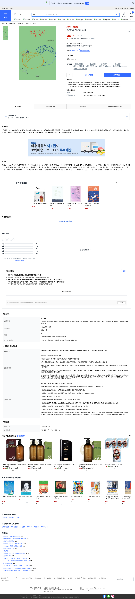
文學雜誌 (18, 517)
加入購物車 (89, 75)
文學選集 (4, 517)
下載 (87, 3)
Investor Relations (14, 577)
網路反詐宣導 (5, 580)
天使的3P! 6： (7, 556)
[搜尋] (117, 15)
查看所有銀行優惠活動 (80, 69)
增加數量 (74, 76)
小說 (34, 23)
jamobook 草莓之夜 (8, 548)
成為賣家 (131, 8)
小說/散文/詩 (28, 23)
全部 (34, 14)
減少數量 (74, 74)
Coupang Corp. (80, 50)
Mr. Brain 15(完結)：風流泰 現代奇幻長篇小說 (15, 558)
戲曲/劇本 (11, 517)
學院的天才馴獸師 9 (8, 541)
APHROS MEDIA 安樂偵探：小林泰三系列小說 (15, 566)
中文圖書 (20, 23)
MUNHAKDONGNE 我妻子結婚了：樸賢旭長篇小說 (17, 570)
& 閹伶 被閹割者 (7, 563)
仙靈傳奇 (22, 527)
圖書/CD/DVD (12, 23)
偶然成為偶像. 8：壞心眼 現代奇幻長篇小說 (14, 538)
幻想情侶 (5, 551)
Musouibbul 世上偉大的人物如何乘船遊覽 (14, 553)
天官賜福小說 (44, 527)
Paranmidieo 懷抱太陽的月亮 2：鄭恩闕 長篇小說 (16, 561)
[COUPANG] (35, 589)
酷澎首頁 (4, 23)
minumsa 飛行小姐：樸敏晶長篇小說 (13, 543)
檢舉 (121, 302)
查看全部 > (21, 436)
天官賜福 (36, 527)
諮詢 (124, 271)
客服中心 (126, 8)
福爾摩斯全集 (5, 527)
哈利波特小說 (14, 527)
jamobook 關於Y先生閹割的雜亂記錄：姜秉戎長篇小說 (17, 568)
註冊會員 (120, 8)
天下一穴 (29, 527)
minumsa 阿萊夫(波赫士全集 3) (11, 536)
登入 (116, 8)
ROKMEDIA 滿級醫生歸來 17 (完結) (12, 546)
